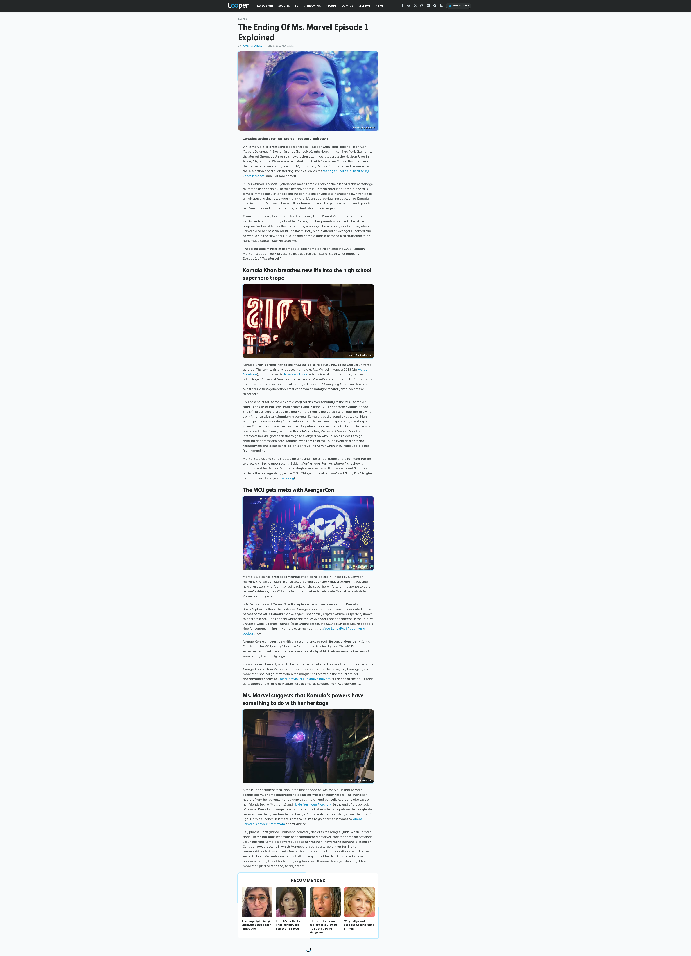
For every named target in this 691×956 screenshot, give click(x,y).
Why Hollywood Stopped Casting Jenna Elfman (359, 924)
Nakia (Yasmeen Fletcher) (312, 804)
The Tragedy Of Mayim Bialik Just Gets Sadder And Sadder (257, 924)
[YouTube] (409, 6)
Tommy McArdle (251, 45)
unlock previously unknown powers (304, 679)
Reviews (364, 6)
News (379, 6)
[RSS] (441, 6)
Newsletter (461, 5)
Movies (284, 6)
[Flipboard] (428, 6)
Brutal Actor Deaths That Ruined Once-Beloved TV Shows (288, 924)
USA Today (286, 478)
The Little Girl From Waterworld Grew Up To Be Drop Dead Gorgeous (324, 926)
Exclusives (265, 6)
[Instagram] (422, 6)
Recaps (331, 6)
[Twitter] (415, 6)
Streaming (312, 6)
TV (297, 6)
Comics (347, 6)
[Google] (435, 6)
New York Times (296, 374)
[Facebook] (402, 6)
